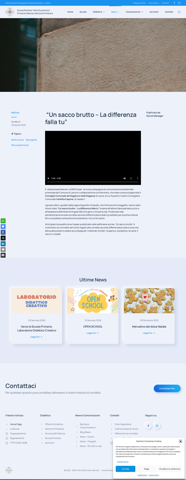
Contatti (165, 3)
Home (70, 11)
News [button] (114, 11)
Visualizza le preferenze (169, 469)
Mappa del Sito (139, 3)
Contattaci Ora (167, 388)
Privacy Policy (154, 475)
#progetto (31, 139)
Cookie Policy (142, 475)
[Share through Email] (3, 249)
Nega (146, 469)
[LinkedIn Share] (3, 243)
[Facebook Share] (3, 232)
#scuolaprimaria (20, 145)
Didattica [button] (97, 11)
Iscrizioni (154, 11)
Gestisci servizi (122, 461)
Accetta (125, 469)
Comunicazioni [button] (133, 11)
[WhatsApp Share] (3, 220)
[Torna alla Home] (9, 12)
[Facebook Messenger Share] (3, 226)
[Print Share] (3, 255)
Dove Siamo (154, 3)
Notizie (15, 112)
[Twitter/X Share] (3, 238)
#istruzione (17, 139)
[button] (180, 441)
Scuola (83, 11)
